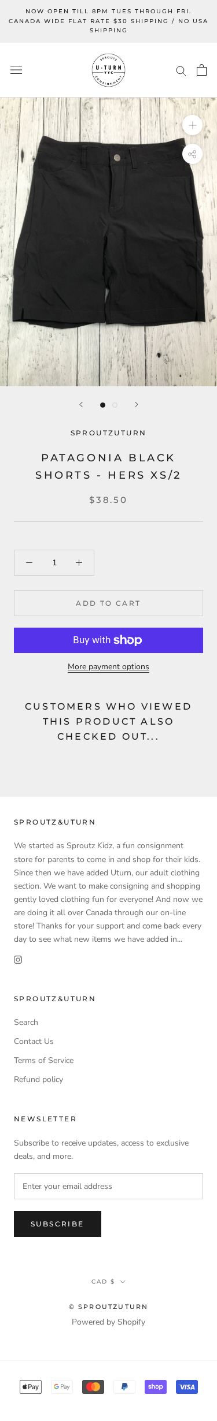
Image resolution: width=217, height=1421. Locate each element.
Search (26, 1022)
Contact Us (34, 1041)
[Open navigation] (16, 70)
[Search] (181, 70)
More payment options (108, 666)
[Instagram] (18, 958)
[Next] (136, 404)
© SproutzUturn (109, 1307)
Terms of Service (43, 1060)
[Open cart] (202, 70)
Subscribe (57, 1223)
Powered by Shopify (108, 1321)
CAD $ (103, 1281)
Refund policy (38, 1079)
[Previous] (81, 404)
